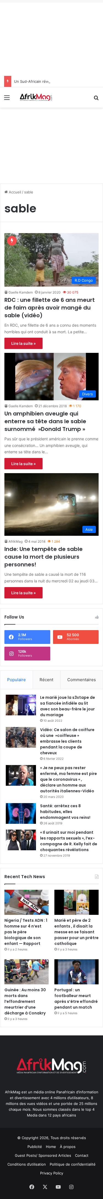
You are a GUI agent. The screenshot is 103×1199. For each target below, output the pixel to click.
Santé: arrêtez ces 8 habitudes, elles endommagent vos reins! (65, 811)
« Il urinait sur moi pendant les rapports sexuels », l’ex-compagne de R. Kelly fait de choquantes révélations (68, 841)
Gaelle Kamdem (21, 292)
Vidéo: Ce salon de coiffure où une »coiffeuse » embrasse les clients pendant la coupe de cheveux (67, 741)
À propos (68, 1146)
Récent (46, 679)
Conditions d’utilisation (26, 1164)
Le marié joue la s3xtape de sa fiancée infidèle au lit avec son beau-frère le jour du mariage (67, 706)
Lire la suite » (23, 343)
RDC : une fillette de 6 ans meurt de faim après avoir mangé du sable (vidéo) (49, 307)
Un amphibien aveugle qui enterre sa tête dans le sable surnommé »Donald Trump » (45, 421)
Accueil (14, 192)
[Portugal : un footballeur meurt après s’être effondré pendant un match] (76, 971)
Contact (81, 1155)
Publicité (34, 1146)
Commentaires (81, 679)
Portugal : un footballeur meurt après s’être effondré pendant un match (76, 998)
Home (51, 1146)
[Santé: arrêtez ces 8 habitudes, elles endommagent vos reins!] (21, 813)
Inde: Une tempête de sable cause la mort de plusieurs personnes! (43, 556)
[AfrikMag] (36, 97)
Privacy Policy (51, 1173)
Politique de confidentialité (73, 1164)
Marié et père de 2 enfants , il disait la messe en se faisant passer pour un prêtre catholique (76, 932)
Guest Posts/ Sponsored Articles (43, 1155)
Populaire (16, 679)
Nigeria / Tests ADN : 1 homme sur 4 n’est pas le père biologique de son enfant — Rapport (25, 932)
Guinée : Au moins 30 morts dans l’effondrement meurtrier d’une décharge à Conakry (25, 1001)
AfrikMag (16, 541)
